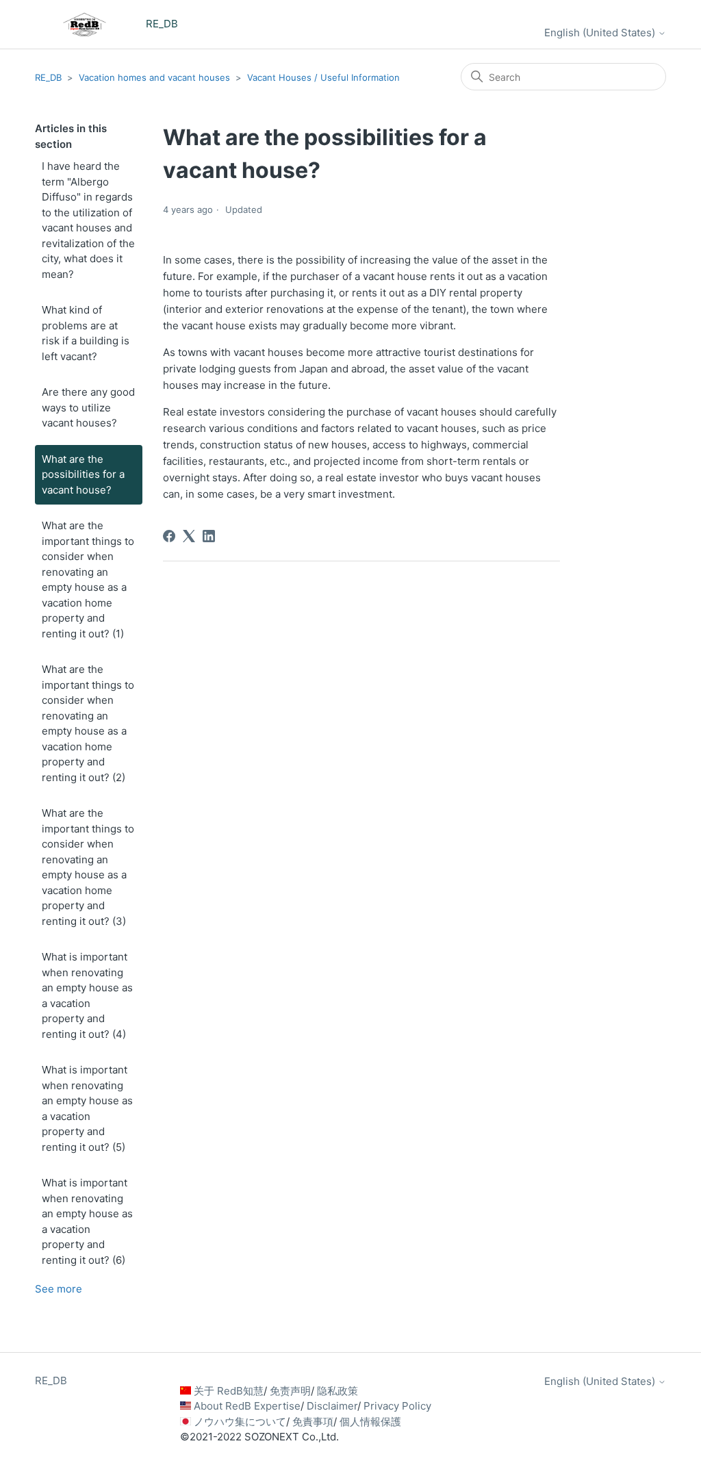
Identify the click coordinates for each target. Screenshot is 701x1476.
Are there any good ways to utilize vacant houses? (88, 407)
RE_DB (48, 77)
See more (58, 1288)
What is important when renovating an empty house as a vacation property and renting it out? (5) (87, 1108)
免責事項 (312, 1421)
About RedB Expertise (247, 1405)
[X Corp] (189, 536)
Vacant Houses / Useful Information (323, 77)
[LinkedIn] (209, 536)
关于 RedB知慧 (229, 1390)
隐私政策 (337, 1390)
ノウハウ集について (240, 1421)
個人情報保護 (370, 1421)
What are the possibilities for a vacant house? (83, 474)
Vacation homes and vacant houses (154, 77)
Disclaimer (332, 1405)
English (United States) (601, 32)
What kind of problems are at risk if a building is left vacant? (85, 333)
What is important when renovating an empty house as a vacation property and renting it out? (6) (87, 1221)
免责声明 (290, 1390)
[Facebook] (169, 536)
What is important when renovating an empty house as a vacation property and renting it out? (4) (87, 995)
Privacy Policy (397, 1405)
